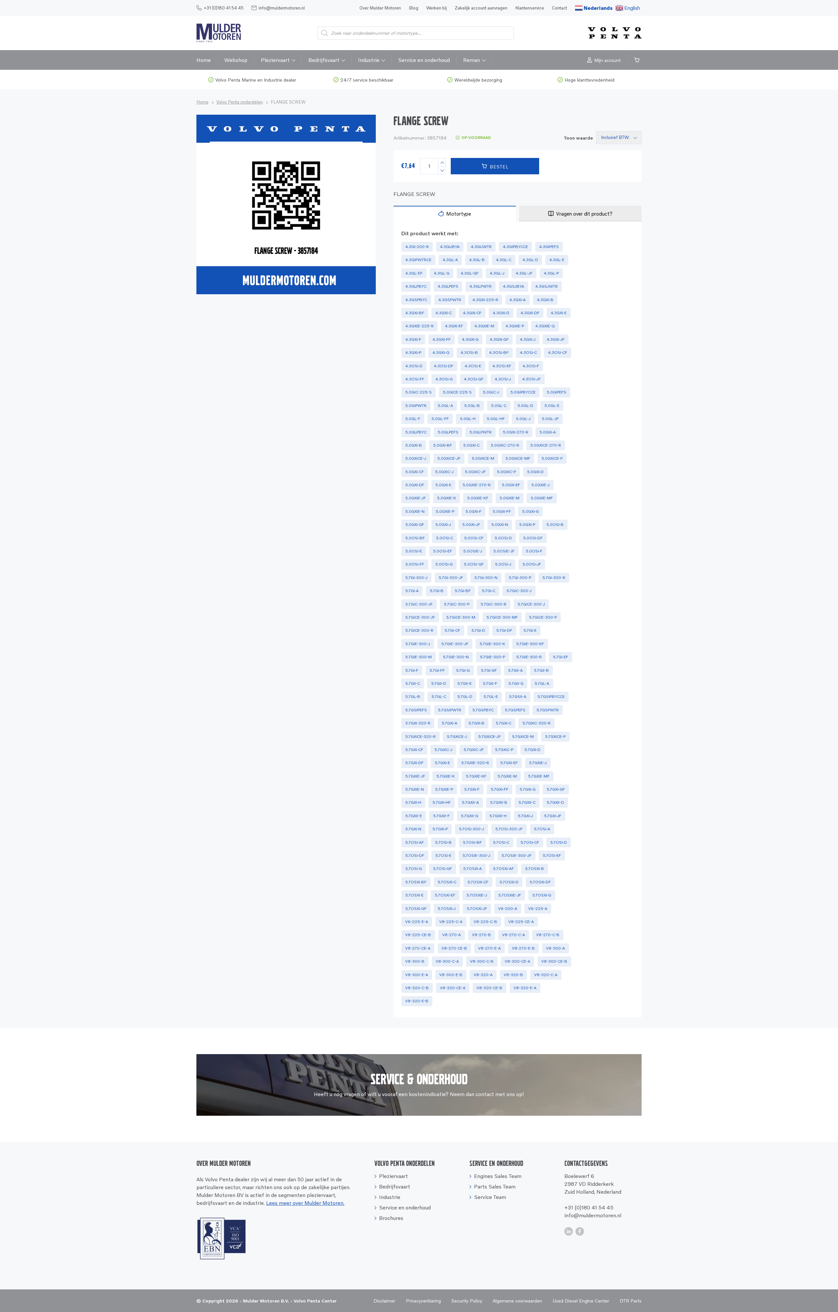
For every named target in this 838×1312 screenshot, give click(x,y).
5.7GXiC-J (443, 749)
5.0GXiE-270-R (477, 484)
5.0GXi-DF (414, 484)
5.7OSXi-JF (477, 908)
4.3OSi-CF (557, 352)
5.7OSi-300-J (471, 828)
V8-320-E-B (416, 1000)
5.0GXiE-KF (477, 497)
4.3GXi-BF (414, 312)
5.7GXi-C (503, 723)
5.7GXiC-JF (474, 749)
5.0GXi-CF (414, 471)
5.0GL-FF (440, 418)
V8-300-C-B (482, 961)
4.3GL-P (551, 273)
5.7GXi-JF (552, 815)
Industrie (368, 60)
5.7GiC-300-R (493, 604)
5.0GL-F (412, 418)
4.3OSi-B (469, 352)
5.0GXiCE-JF (449, 458)
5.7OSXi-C (447, 881)
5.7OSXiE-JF (509, 895)
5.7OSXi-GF (416, 908)
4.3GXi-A (517, 299)
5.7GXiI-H (498, 815)
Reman (471, 60)
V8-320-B (513, 974)
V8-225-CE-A (521, 921)
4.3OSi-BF (499, 352)
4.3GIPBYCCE (515, 246)
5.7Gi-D (478, 630)
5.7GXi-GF (556, 789)
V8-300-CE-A (517, 961)
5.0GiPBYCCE (523, 392)
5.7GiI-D (438, 683)
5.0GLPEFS (448, 432)
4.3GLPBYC (416, 286)
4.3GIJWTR (481, 246)
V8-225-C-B (485, 921)
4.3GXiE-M (484, 325)
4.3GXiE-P (514, 325)
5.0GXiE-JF (415, 497)
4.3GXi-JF (556, 339)
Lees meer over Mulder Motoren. (305, 1203)
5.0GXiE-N (415, 511)
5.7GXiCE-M (523, 736)
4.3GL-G (441, 273)
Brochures (391, 1218)
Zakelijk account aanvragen (481, 7)
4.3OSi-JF (531, 378)
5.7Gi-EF (560, 656)
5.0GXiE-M (509, 497)
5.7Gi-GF (489, 670)
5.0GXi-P (527, 524)
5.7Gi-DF (504, 630)
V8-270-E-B (523, 948)
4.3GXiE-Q (545, 325)
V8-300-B (415, 961)
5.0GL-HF (496, 418)
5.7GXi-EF (509, 762)
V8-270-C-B (547, 934)
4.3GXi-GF (499, 339)
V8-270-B (481, 934)
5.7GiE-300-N (456, 656)
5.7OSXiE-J (476, 895)
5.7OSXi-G (541, 895)
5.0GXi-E (443, 484)
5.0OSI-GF (474, 564)
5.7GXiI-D (555, 802)
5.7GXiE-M (507, 776)
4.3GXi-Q (440, 352)
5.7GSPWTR (548, 709)
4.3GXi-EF (454, 325)
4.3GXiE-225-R (419, 325)
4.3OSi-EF (501, 365)
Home (203, 60)
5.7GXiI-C (527, 802)
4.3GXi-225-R (485, 299)
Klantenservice (529, 7)
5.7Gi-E (530, 630)
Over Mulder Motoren (380, 7)
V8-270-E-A (489, 948)
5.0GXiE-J (540, 484)
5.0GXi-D (535, 471)
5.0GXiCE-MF (517, 458)
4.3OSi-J (503, 378)
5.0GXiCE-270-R (545, 445)
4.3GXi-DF (529, 312)
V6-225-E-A (416, 921)
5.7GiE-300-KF (530, 643)
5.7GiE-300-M (418, 656)
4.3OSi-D (414, 365)
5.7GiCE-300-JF (420, 617)
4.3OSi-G (444, 378)
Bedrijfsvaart (323, 60)
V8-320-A (483, 974)
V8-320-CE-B (489, 987)
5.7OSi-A (542, 828)
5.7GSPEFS (515, 709)
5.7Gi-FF (437, 670)
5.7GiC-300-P (456, 604)
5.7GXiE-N (414, 789)
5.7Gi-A (412, 590)
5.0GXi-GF (414, 524)
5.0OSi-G (444, 564)
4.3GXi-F (413, 339)
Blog (413, 7)
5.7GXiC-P (504, 749)
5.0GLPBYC (416, 432)
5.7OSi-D (558, 842)
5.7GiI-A (515, 670)
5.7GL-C (438, 696)
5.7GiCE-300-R (419, 630)
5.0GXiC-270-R (505, 445)
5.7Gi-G (463, 670)
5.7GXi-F (472, 789)
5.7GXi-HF (441, 802)
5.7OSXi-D (509, 881)
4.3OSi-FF (414, 378)
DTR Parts (631, 1300)
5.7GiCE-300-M (460, 617)
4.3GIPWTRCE (418, 259)
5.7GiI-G (515, 683)
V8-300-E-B (451, 974)
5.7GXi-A (449, 723)
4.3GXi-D (501, 312)
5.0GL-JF (550, 418)
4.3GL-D (530, 259)
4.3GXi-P (413, 352)
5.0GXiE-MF (542, 497)
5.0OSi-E (413, 551)
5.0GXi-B (413, 445)
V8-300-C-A (447, 961)
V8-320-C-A (545, 974)
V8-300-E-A (416, 974)
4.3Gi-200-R (417, 246)
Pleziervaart (275, 60)
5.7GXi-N (413, 828)
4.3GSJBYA (513, 286)
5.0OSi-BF (415, 537)
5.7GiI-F (490, 683)
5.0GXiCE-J (415, 458)
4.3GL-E (556, 259)
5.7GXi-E (442, 762)
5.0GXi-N (499, 524)
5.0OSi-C (444, 537)
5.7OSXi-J (447, 908)
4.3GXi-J (528, 339)
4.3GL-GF (470, 273)
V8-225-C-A (451, 921)
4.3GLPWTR (480, 286)
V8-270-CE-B (454, 948)
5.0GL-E (551, 405)
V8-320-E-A (525, 987)
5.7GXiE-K (445, 776)
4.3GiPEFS (549, 246)
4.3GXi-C (443, 312)
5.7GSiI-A (517, 696)
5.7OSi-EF (552, 855)
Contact (559, 7)
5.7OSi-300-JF (509, 828)
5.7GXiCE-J (457, 736)
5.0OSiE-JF (504, 551)
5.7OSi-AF (414, 842)
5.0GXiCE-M (483, 458)
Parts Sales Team (495, 1186)
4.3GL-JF (524, 273)
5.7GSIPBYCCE (551, 696)
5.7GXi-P (440, 828)
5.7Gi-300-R (553, 577)
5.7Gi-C (488, 590)
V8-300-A (555, 948)
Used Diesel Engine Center (581, 1300)
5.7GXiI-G (469, 815)
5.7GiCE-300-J (531, 604)
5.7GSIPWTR (449, 709)
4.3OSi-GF (473, 378)
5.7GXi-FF (499, 789)
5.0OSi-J (503, 564)
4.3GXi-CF (472, 312)
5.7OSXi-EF (445, 895)
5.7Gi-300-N (486, 577)
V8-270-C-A (513, 934)
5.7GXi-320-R (417, 723)
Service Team (490, 1197)
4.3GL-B (477, 259)
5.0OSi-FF (414, 564)
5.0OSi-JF (531, 564)
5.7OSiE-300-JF (516, 855)
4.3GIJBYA (450, 246)
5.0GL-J (523, 418)
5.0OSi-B (555, 524)
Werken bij (436, 7)
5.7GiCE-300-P (543, 617)
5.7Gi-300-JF (451, 577)
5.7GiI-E (464, 683)
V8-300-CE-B (554, 961)
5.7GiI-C (412, 683)
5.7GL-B (412, 696)
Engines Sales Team (497, 1176)
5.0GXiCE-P (552, 458)
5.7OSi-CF (529, 842)
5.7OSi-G (413, 868)
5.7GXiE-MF (539, 776)
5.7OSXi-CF (477, 881)
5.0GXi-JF (471, 524)
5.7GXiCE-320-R (420, 736)
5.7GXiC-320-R (536, 723)
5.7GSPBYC (483, 709)
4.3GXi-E (559, 312)
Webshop (235, 60)
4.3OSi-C (528, 352)
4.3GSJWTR (546, 286)
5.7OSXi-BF (416, 881)
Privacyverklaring (423, 1300)
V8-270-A (451, 934)
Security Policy (466, 1300)
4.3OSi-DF (443, 365)
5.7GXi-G (527, 789)
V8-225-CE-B (418, 934)
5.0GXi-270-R (515, 432)
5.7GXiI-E (413, 815)
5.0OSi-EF (442, 551)
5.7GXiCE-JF (489, 736)
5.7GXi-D (532, 749)
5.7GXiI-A (470, 802)
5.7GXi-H (413, 802)
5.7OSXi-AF (503, 868)
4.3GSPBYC (416, 299)
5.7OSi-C (501, 842)
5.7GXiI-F (441, 815)
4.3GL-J (497, 273)
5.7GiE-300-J (417, 643)
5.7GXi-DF (414, 762)
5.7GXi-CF (414, 749)
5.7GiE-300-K (492, 643)
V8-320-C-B (417, 987)
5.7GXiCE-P (555, 736)
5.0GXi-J (443, 524)
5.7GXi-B (476, 723)
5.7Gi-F (411, 670)
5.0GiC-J (491, 392)
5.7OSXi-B (534, 868)
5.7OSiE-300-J (476, 855)
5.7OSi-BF (472, 842)
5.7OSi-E (443, 855)
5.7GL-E (490, 696)
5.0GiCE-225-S (457, 392)
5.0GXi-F (473, 511)
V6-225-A (537, 908)
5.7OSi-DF (414, 855)
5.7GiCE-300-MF (502, 617)
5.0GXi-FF (502, 511)
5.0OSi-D (503, 537)
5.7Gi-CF (452, 630)
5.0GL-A (445, 405)
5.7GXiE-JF (415, 776)
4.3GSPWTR (449, 299)
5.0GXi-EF (511, 484)
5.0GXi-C (471, 445)
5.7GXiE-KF (476, 776)
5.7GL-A (542, 683)
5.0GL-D (525, 405)
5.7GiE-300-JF (454, 643)
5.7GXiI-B (498, 802)
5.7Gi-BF (463, 590)
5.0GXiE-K (446, 497)
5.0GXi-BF (442, 445)
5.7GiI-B (541, 670)
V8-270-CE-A (417, 948)
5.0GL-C (498, 405)
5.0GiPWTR (416, 405)
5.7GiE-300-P (492, 656)
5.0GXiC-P (506, 471)
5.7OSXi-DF (540, 881)
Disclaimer (384, 1300)
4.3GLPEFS (448, 286)
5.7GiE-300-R (529, 656)
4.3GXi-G (470, 339)
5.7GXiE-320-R (475, 762)
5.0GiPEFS (556, 392)
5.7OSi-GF (442, 868)
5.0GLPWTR (480, 432)
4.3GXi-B (545, 299)
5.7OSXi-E (414, 895)
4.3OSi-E (473, 365)
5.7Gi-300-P (520, 577)
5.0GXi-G (530, 511)
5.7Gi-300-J (416, 577)
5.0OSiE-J (472, 551)
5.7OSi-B (443, 842)
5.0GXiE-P (445, 511)
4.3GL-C (503, 259)
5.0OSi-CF (473, 537)
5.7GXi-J (525, 815)
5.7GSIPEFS (416, 709)
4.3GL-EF (414, 273)
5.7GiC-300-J (519, 590)
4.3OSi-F (530, 365)
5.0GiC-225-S (418, 392)
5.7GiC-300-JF (419, 604)
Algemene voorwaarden (517, 1300)
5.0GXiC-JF (475, 471)
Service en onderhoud (424, 60)
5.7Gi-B (437, 590)
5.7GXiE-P (444, 789)
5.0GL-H (468, 418)
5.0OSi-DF (533, 537)
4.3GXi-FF (441, 339)
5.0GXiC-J (444, 471)
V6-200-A (507, 908)
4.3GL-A (450, 259)
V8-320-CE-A (452, 987)
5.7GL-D (464, 696)
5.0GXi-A (547, 432)
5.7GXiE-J (538, 762)
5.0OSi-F (534, 551)
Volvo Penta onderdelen (239, 102)
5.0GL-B (472, 405)
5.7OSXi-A (472, 868)
